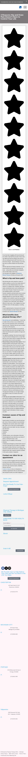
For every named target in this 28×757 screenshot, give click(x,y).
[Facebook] (3, 568)
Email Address (6, 523)
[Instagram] (9, 568)
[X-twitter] (6, 568)
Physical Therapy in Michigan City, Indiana (13, 511)
